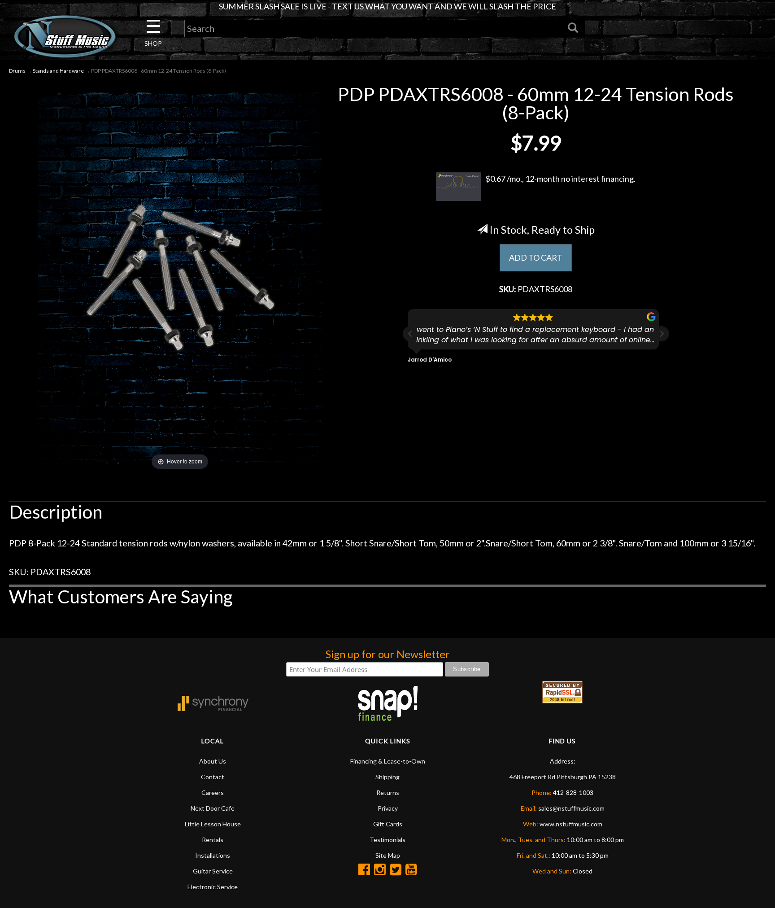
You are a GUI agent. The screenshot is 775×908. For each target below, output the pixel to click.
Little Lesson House (213, 824)
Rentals (212, 839)
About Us (212, 761)
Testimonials (387, 839)
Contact (212, 777)
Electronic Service (212, 887)
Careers (212, 792)
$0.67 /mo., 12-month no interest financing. (560, 178)
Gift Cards (387, 824)
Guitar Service (213, 871)
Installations (212, 855)
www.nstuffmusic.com (571, 824)
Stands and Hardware (58, 70)
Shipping (387, 777)
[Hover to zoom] (180, 277)
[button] (661, 333)
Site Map (387, 855)
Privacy (388, 808)
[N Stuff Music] (64, 36)
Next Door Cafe (213, 808)
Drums (17, 70)
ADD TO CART (535, 257)
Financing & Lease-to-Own (387, 761)
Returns (387, 792)
